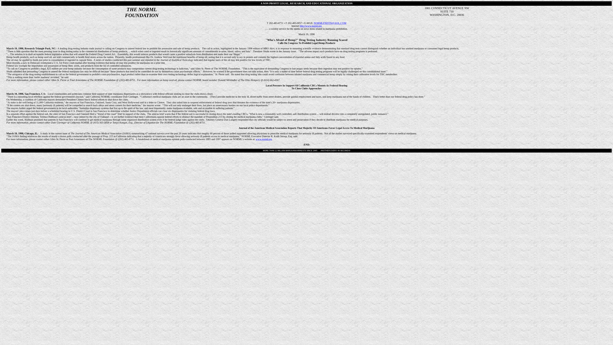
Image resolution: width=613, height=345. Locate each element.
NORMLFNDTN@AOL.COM (330, 23)
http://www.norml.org (311, 26)
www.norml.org (264, 139)
